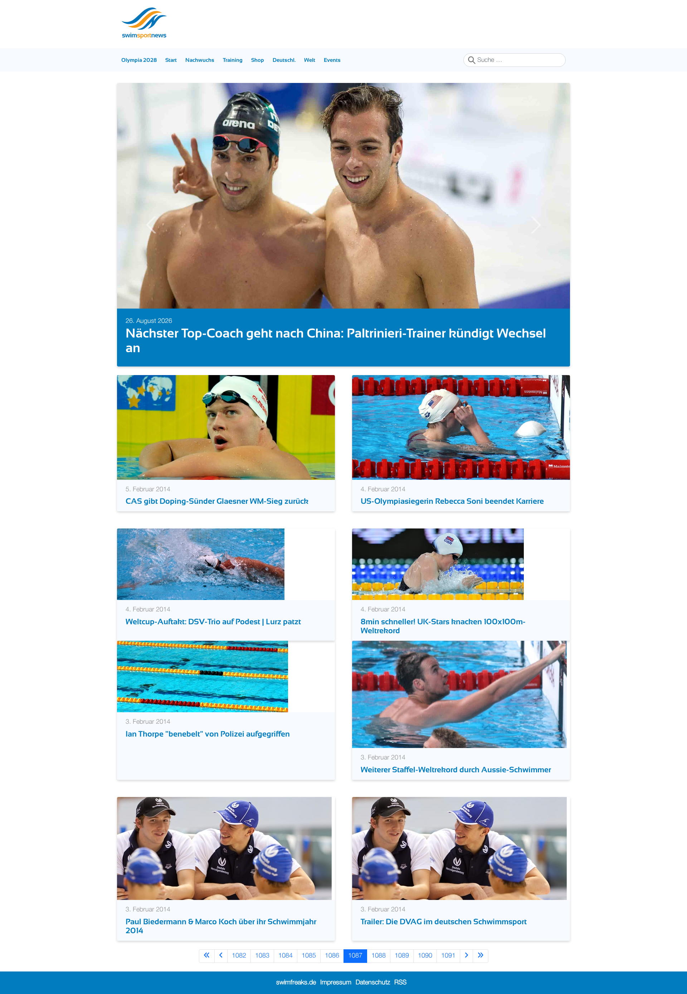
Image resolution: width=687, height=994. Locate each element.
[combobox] (514, 60)
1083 (262, 956)
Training (233, 60)
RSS (400, 982)
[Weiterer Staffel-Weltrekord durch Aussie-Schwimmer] (459, 694)
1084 (285, 956)
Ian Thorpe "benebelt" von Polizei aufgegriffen (208, 733)
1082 (239, 956)
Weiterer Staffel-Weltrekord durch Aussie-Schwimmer (456, 769)
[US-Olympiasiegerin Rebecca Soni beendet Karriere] (461, 427)
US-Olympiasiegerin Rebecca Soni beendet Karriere (452, 501)
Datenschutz (373, 982)
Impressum (335, 982)
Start (171, 60)
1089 (402, 956)
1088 (378, 956)
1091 (448, 956)
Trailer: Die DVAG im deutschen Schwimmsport (444, 921)
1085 (309, 956)
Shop (257, 60)
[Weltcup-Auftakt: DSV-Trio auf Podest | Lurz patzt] (200, 564)
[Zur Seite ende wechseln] (480, 956)
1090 (425, 956)
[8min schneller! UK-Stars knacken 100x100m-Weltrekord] (438, 564)
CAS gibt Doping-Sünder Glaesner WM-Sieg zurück (217, 501)
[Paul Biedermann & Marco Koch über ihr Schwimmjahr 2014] (224, 848)
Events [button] (332, 60)
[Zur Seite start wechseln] (207, 956)
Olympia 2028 (139, 60)
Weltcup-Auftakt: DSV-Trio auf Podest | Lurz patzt (213, 621)
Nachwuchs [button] (199, 60)
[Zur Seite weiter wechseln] (466, 956)
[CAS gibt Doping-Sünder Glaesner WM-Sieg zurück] (226, 427)
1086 (332, 956)
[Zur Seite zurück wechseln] (221, 956)
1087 (355, 956)
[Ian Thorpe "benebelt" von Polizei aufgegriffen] (202, 676)
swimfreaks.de (296, 982)
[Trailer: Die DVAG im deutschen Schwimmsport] (459, 848)
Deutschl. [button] (284, 60)
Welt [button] (309, 60)
